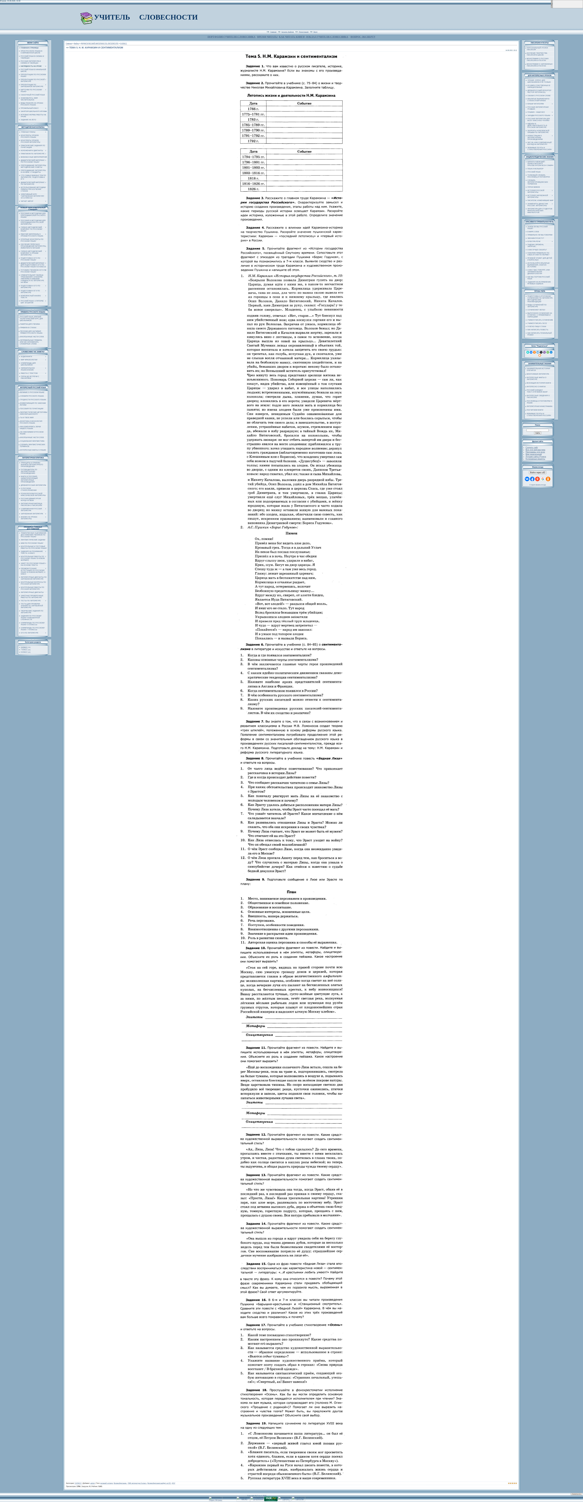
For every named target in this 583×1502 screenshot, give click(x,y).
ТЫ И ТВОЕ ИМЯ (27, 417)
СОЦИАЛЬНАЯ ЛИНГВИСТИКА (32, 441)
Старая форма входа (537, 485)
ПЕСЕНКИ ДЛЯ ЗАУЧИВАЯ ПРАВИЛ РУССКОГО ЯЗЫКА (30, 332)
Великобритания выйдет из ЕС (159, 1483)
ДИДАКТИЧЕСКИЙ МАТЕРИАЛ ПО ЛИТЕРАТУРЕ (99, 43)
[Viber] (544, 352)
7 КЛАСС (24, 650)
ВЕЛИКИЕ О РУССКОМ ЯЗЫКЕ (32, 392)
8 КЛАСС (24, 652)
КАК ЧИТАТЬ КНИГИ (292, 37)
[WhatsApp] (547, 352)
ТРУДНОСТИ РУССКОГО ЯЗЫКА (33, 400)
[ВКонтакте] (531, 352)
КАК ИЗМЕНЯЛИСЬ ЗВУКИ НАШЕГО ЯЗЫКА (30, 427)
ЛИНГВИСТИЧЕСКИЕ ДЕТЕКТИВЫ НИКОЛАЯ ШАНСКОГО (33, 413)
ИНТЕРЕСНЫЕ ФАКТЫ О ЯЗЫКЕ (33, 450)
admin (92, 1483)
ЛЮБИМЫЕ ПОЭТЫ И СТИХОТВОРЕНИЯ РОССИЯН (538, 414)
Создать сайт (532, 447)
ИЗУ (173, 1483)
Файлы (76, 43)
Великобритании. (120, 1483)
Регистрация (304, 32)
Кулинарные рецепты (535, 459)
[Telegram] (537, 352)
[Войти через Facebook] (532, 479)
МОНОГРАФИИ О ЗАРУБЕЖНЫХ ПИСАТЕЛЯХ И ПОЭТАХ (538, 65)
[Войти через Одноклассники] (548, 479)
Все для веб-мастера (535, 450)
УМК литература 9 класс (137, 1483)
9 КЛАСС (24, 647)
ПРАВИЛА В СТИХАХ (28, 327)
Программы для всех (535, 452)
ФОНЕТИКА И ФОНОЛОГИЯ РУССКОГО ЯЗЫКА (30, 422)
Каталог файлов (287, 32)
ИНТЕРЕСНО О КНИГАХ (536, 386)
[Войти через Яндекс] (537, 479)
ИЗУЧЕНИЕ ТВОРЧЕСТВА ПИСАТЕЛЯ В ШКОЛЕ (536, 54)
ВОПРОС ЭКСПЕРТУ (363, 37)
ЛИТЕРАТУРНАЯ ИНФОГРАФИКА (539, 406)
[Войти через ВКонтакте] (527, 479)
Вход (315, 32)
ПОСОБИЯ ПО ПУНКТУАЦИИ (31, 408)
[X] (541, 352)
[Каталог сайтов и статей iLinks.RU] (284, 1501)
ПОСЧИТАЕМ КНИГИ (535, 410)
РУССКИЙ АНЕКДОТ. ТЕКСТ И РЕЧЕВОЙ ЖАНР (536, 391)
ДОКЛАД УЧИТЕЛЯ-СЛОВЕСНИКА (327, 37)
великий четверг (106, 1483)
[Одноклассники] (534, 352)
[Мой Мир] (551, 352)
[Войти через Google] (542, 479)
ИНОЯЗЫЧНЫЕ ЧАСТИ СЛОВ (32, 337)
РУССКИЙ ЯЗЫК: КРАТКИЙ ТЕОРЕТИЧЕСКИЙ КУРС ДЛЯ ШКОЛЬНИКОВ (31, 318)
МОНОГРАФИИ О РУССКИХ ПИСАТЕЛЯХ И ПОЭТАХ (537, 59)
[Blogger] (539, 355)
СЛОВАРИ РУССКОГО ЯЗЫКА (32, 396)
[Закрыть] (552, 7)
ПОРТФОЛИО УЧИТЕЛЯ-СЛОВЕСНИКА (231, 37)
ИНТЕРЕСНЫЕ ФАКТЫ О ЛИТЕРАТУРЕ (535, 378)
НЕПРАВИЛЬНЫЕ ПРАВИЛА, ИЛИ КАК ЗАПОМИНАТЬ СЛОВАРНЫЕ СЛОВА (30, 342)
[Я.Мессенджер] (527, 352)
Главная (273, 32)
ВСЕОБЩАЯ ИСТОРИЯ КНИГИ (539, 383)
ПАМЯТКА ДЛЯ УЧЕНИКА (30, 324)
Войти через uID (537, 472)
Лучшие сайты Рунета (536, 456)
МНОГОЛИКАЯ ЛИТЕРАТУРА (538, 374)
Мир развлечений (534, 454)
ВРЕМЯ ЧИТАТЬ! (267, 37)
